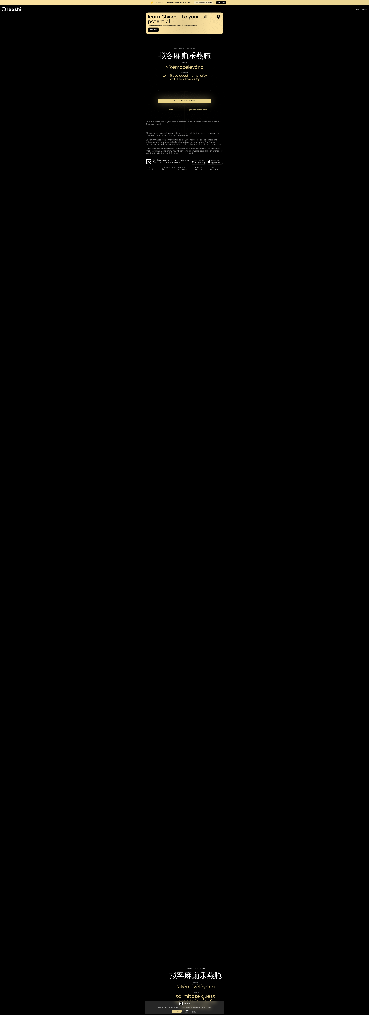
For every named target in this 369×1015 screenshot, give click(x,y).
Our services (360, 9)
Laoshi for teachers (198, 168)
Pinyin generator (214, 168)
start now (153, 30)
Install (177, 1011)
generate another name (198, 110)
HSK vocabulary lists (168, 168)
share (171, 110)
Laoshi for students (150, 168)
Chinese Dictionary (182, 168)
